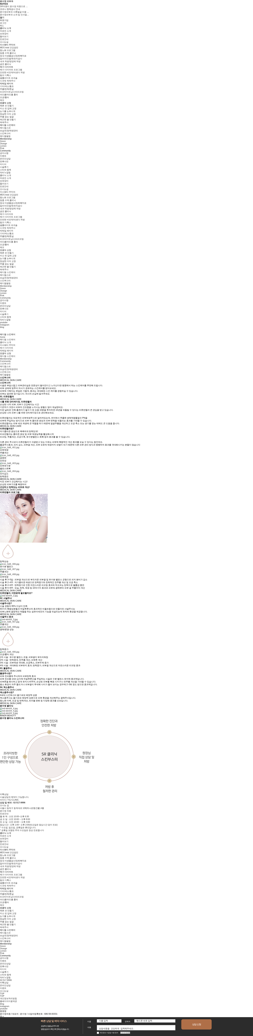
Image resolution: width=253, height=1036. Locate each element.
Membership (6, 359)
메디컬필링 (5, 375)
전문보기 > (125, 1033)
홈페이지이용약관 (8, 1001)
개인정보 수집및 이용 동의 (109, 1033)
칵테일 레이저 (6, 351)
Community (5, 361)
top (2, 996)
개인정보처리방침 (8, 998)
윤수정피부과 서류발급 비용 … (14, 12)
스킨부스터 (5, 364)
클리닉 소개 (5, 342)
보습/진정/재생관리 (9, 369)
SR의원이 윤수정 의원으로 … (14, 6)
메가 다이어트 (6, 348)
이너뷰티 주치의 (7, 345)
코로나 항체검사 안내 (10, 9)
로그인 (3, 23)
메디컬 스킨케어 (7, 339)
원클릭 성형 (5, 353)
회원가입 (4, 20)
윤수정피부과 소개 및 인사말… (14, 15)
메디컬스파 (5, 366)
